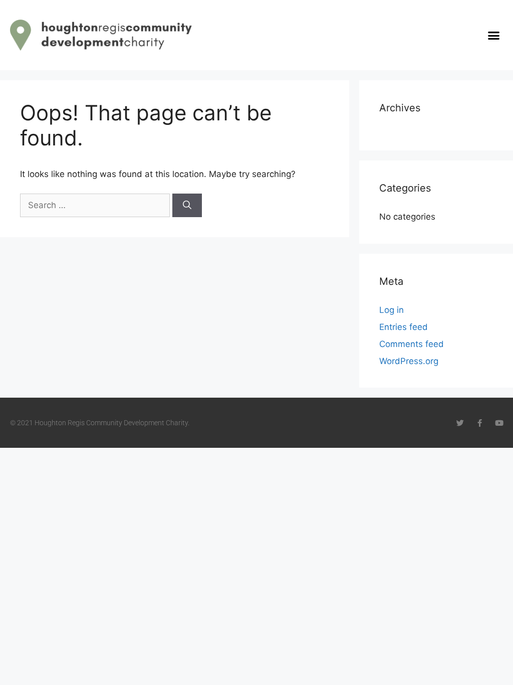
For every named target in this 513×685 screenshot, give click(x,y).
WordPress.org (408, 361)
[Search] (187, 206)
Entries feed (403, 327)
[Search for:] (96, 205)
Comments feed (411, 344)
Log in (391, 310)
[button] (493, 35)
